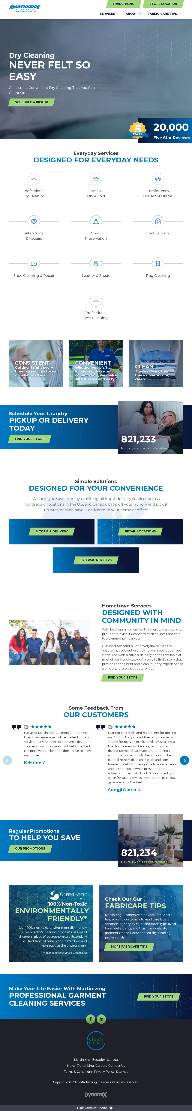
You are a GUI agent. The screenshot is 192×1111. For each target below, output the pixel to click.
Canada (112, 1059)
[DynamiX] (96, 1095)
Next (184, 760)
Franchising (123, 4)
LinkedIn (101, 1019)
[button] (109, 14)
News (71, 1065)
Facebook (90, 1019)
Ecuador (98, 1059)
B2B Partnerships (96, 560)
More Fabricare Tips (129, 946)
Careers (101, 1065)
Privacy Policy (104, 1071)
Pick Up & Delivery (52, 531)
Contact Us (116, 1065)
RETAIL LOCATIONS (140, 531)
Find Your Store (29, 439)
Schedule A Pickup (31, 102)
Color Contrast (112, 1108)
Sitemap (122, 1071)
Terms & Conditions (78, 1071)
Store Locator (163, 4)
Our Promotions (30, 848)
